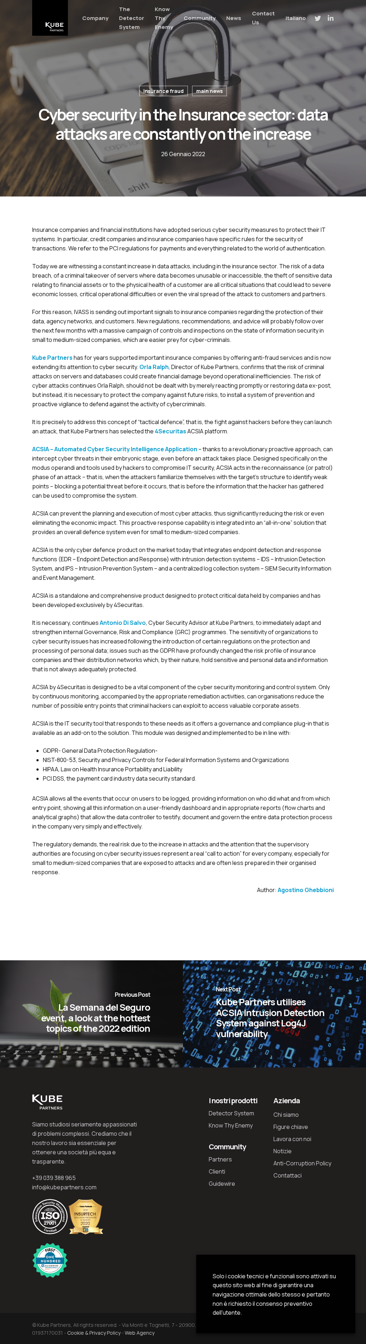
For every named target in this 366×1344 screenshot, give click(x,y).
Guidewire (222, 1184)
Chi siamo (286, 1115)
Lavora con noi (292, 1139)
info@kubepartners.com (64, 1187)
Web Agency (139, 1332)
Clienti (217, 1171)
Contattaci (287, 1175)
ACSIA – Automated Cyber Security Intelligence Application (114, 449)
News (233, 18)
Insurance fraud (163, 91)
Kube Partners (52, 358)
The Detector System (131, 18)
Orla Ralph (154, 367)
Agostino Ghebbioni (306, 890)
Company (95, 18)
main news (209, 91)
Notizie (282, 1151)
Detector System (231, 1113)
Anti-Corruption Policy (302, 1163)
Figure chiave (290, 1127)
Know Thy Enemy (164, 18)
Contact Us (263, 18)
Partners (220, 1159)
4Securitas (170, 431)
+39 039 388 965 (54, 1178)
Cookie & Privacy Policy (93, 1332)
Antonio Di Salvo (123, 623)
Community (200, 18)
